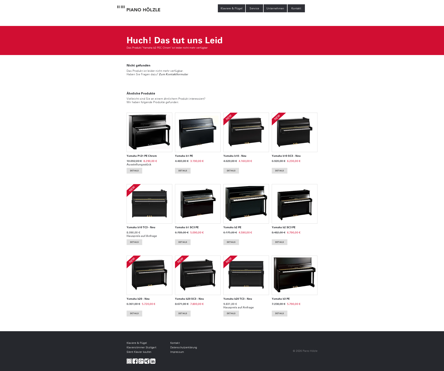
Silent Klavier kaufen (139, 352)
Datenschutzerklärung (183, 347)
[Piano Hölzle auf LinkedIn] (152, 362)
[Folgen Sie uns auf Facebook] (135, 362)
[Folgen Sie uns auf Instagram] (129, 362)
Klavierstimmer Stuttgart (141, 347)
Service (254, 8)
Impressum (177, 352)
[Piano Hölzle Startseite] (138, 9)
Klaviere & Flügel (231, 8)
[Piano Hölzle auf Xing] (147, 362)
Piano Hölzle (310, 350)
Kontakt (296, 8)
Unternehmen (275, 8)
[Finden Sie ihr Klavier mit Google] (141, 362)
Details (134, 171)
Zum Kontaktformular (173, 74)
